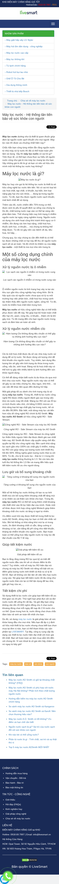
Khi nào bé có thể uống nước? (24, 734)
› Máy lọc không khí (14, 59)
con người (50, 664)
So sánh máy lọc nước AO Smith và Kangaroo (31, 706)
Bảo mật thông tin (14, 787)
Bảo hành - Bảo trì (15, 782)
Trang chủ (11, 100)
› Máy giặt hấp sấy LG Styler (19, 40)
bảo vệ (28, 664)
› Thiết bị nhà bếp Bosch (17, 91)
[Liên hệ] (8, 876)
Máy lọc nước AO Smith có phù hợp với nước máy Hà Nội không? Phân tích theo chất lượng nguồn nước (32, 690)
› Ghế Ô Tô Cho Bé (14, 78)
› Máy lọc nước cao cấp (16, 53)
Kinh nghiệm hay (14, 809)
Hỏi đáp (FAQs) (13, 804)
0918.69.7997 (17, 834)
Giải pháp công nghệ (16, 814)
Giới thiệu (10, 799)
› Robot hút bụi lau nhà (16, 72)
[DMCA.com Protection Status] (29, 859)
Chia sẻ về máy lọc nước (33, 100)
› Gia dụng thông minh (16, 85)
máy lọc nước (25, 619)
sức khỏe (38, 664)
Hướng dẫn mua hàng (17, 773)
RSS (54, 5)
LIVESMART (18, 631)
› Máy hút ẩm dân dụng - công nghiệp (23, 46)
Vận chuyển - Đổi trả (16, 778)
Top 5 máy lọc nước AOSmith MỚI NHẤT (29, 747)
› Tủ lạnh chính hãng (15, 65)
